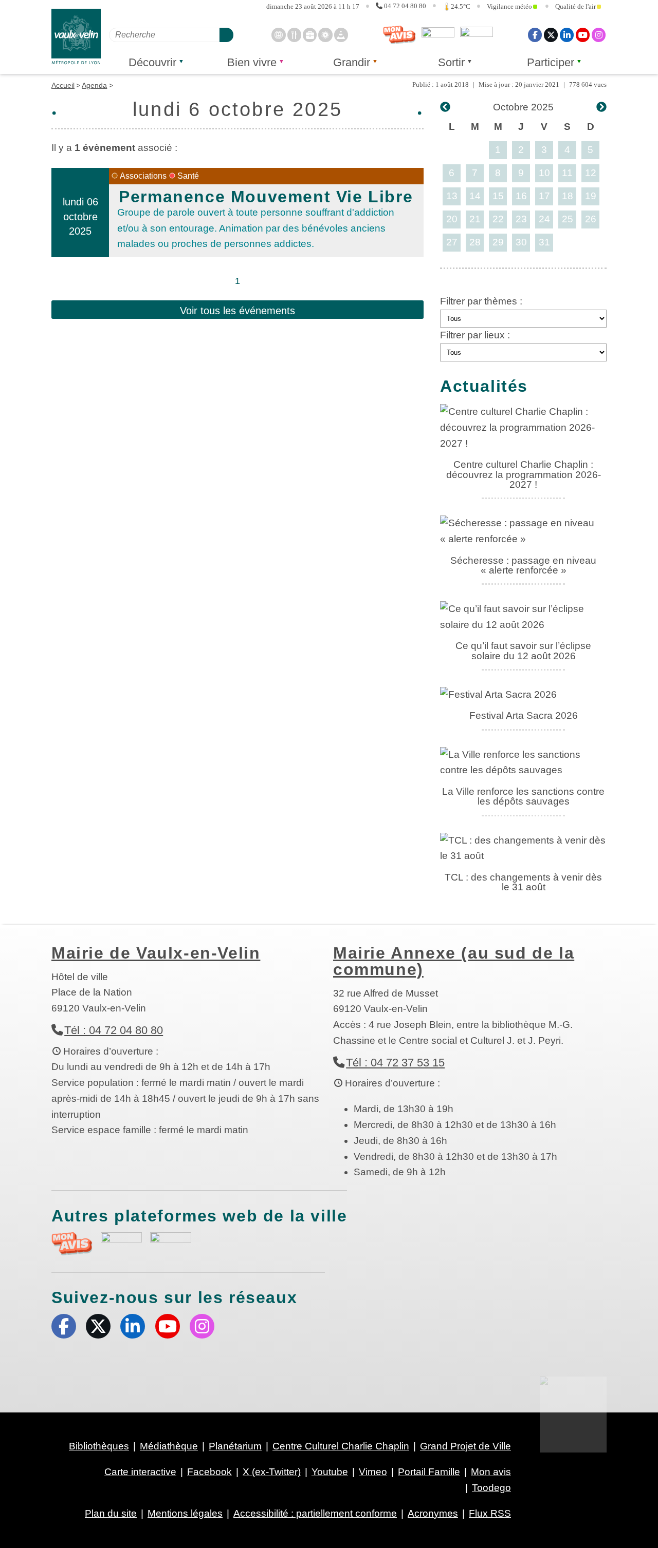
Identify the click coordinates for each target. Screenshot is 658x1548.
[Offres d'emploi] (310, 35)
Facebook (535, 35)
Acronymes (433, 1513)
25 (567, 219)
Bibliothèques (99, 1446)
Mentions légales (185, 1513)
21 (475, 219)
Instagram (599, 35)
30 (521, 242)
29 (498, 242)
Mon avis (399, 35)
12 (590, 172)
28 (475, 242)
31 (544, 242)
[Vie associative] (325, 35)
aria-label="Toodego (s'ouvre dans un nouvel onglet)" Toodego (121, 1242)
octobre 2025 (523, 107)
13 (452, 195)
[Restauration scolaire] (294, 35)
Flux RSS (490, 1513)
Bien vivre (252, 62)
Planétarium (235, 1446)
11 (567, 172)
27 (452, 242)
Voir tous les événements (237, 310)
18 (567, 195)
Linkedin (567, 35)
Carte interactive (140, 1471)
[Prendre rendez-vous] (278, 35)
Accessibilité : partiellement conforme (315, 1513)
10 (544, 172)
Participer (550, 62)
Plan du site (111, 1513)
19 (590, 195)
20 (452, 219)
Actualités (484, 386)
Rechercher (226, 35)
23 (521, 219)
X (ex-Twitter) (551, 35)
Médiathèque (169, 1446)
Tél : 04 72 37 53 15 (395, 1062)
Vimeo (373, 1471)
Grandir (351, 62)
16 (521, 195)
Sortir (451, 62)
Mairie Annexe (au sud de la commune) (453, 961)
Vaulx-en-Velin (76, 37)
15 (498, 195)
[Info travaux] (341, 35)
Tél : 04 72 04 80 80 (113, 1030)
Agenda (94, 85)
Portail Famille (429, 1471)
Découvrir (152, 62)
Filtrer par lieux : (475, 335)
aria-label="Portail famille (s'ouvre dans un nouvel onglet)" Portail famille (170, 1242)
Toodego (438, 35)
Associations (143, 175)
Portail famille (476, 35)
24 (544, 219)
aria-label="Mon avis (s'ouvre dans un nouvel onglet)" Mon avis (72, 1243)
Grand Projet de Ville (465, 1446)
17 (544, 195)
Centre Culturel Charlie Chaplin (340, 1446)
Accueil (63, 85)
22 (498, 219)
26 (590, 219)
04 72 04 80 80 (405, 6)
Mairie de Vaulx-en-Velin (155, 953)
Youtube (583, 35)
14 (475, 195)
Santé (188, 175)
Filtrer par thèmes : (481, 301)
